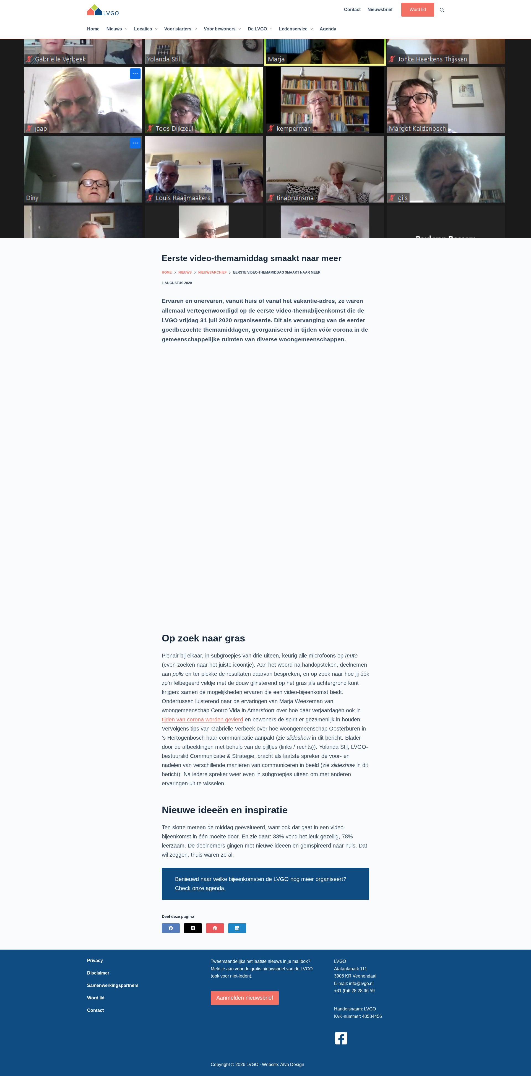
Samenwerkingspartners (113, 985)
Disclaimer (98, 973)
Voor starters (177, 29)
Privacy (95, 960)
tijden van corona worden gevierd (202, 719)
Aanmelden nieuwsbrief (244, 998)
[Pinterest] (215, 928)
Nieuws (114, 29)
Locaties (143, 29)
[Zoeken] (442, 10)
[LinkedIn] (237, 928)
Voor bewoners (220, 29)
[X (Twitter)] (193, 928)
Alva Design (292, 1064)
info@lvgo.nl (361, 983)
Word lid (418, 9)
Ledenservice (293, 29)
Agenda (328, 29)
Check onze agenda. (200, 888)
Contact (352, 9)
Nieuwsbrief (380, 9)
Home (93, 29)
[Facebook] (171, 928)
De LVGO (257, 29)
